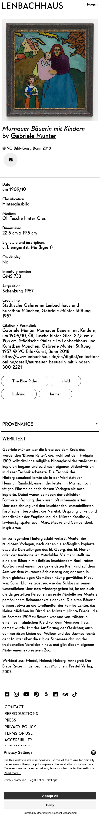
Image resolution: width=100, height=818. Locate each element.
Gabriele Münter (33, 135)
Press (10, 720)
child (66, 381)
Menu (92, 4)
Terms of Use (19, 733)
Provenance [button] (17, 424)
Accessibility (19, 740)
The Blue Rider (24, 381)
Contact (14, 707)
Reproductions (21, 714)
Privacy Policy (20, 727)
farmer (55, 393)
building (18, 393)
